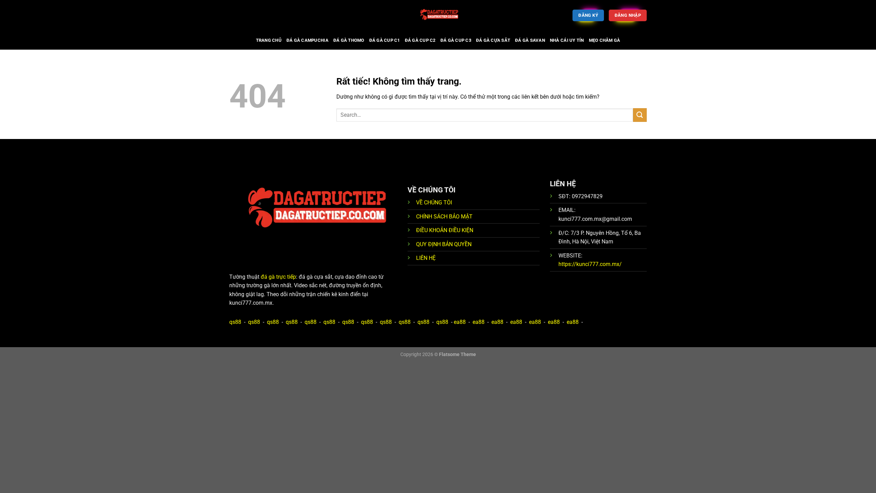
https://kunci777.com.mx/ (590, 264)
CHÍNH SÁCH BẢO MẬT (444, 216)
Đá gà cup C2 (420, 40)
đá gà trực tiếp (278, 277)
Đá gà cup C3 (455, 40)
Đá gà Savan (530, 40)
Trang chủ (269, 40)
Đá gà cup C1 (384, 40)
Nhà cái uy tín (567, 40)
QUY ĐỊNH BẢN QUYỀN (444, 244)
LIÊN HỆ (426, 258)
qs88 (235, 322)
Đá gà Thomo (348, 40)
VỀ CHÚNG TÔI (434, 202)
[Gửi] (640, 115)
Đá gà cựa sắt (493, 40)
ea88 (460, 322)
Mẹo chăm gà (604, 40)
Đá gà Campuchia (307, 40)
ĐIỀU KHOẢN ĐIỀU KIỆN (444, 230)
